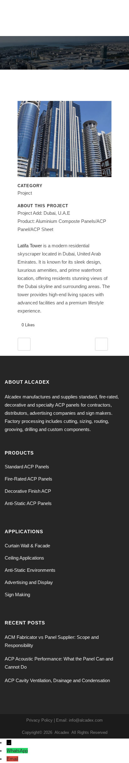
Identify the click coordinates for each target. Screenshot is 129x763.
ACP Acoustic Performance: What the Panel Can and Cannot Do (59, 663)
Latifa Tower (30, 245)
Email (12, 758)
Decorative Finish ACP (28, 491)
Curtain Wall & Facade (27, 545)
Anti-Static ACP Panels (28, 503)
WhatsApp (17, 750)
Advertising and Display (29, 582)
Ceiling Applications (24, 557)
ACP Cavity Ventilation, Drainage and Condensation (57, 680)
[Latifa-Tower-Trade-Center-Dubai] (64, 141)
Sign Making (17, 594)
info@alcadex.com (86, 720)
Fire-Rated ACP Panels (28, 478)
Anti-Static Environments (30, 570)
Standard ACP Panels (27, 466)
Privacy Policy (39, 720)
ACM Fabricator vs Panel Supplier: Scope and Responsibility (52, 641)
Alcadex (61, 732)
